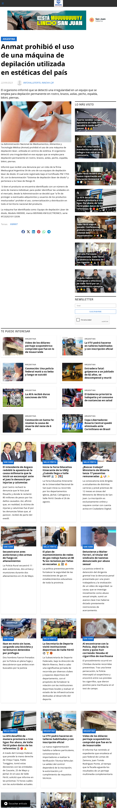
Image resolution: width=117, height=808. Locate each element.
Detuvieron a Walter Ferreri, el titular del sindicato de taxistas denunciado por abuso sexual (96, 558)
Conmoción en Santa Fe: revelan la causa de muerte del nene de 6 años (39, 424)
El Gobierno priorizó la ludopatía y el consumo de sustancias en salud (99, 397)
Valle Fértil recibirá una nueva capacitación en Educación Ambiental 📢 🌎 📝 (90, 177)
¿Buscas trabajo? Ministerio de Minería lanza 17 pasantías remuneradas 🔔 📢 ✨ (96, 471)
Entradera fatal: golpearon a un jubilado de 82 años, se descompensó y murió (99, 373)
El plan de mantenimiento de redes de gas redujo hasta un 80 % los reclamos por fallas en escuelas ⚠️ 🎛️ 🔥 (58, 558)
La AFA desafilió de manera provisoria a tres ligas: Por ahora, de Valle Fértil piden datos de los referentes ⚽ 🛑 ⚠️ (18, 742)
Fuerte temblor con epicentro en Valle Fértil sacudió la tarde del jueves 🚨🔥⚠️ (90, 124)
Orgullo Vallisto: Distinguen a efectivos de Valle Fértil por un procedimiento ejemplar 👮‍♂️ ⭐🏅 (90, 283)
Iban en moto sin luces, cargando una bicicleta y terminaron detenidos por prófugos (18, 648)
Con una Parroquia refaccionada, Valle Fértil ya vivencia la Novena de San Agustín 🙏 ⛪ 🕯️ (90, 258)
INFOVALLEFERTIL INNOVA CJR (38, 82)
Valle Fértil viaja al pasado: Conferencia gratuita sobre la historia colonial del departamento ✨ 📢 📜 (90, 230)
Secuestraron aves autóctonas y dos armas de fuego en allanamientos (17, 556)
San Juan (8, 462)
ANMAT (14, 224)
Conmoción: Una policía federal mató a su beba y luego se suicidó (39, 371)
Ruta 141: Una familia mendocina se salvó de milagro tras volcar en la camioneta (90, 151)
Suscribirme (95, 312)
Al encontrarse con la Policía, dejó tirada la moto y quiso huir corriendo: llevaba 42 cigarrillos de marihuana (98, 650)
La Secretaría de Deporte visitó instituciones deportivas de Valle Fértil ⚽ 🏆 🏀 (58, 648)
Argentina (9, 39)
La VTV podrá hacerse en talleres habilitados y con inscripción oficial (99, 345)
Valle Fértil (50, 462)
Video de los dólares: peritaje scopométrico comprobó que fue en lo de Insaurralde (39, 347)
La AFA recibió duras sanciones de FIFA (37, 396)
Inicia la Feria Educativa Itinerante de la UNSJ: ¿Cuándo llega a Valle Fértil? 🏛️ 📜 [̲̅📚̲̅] (57, 471)
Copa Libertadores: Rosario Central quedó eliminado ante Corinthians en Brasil (98, 424)
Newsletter (84, 299)
